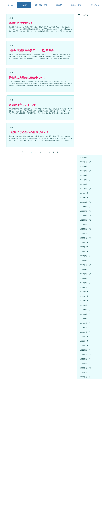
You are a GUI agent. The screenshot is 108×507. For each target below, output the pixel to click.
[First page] (22, 152)
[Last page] (58, 152)
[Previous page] (27, 152)
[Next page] (53, 152)
